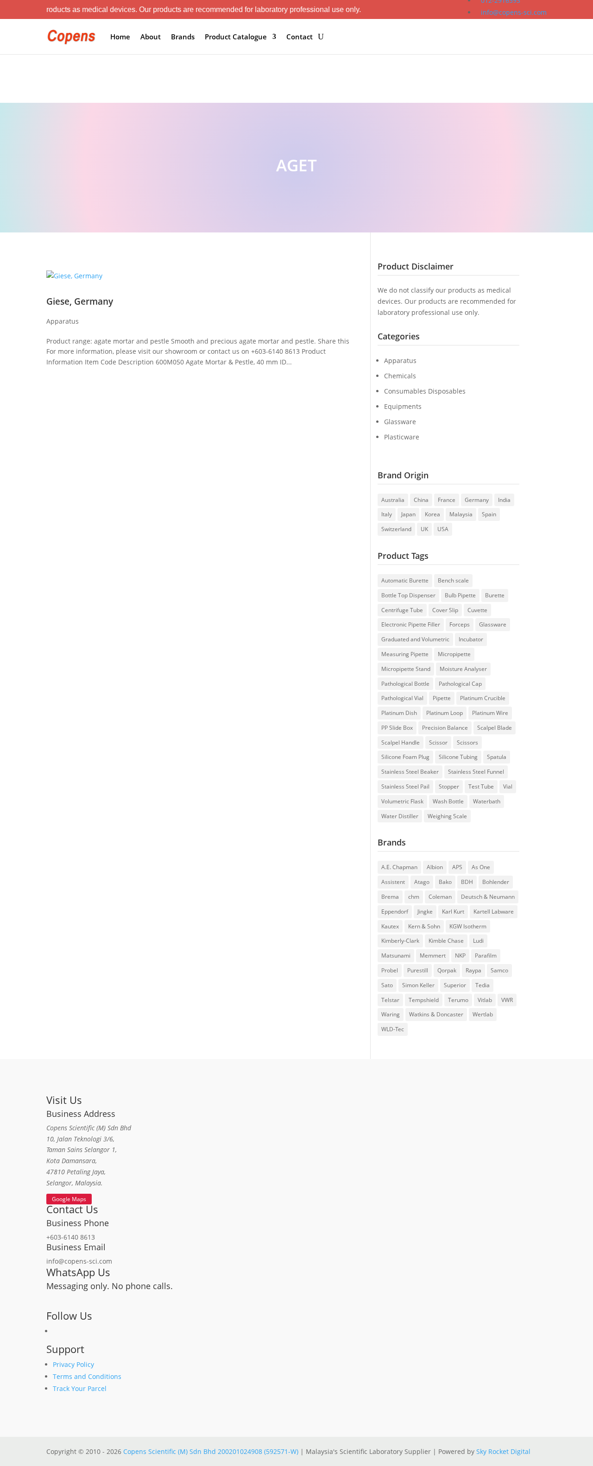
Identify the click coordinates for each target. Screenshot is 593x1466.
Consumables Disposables (425, 391)
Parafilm (486, 955)
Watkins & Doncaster (436, 1014)
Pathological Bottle (405, 684)
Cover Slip (445, 610)
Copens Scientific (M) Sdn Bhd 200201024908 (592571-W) (210, 1451)
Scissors (467, 742)
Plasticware (401, 436)
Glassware (400, 421)
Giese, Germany (79, 301)
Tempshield (424, 1000)
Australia (392, 500)
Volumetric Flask (402, 801)
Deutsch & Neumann (488, 897)
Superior (455, 985)
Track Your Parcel (80, 1388)
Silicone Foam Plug (405, 757)
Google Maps (69, 1199)
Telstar (390, 1000)
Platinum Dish (399, 713)
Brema (390, 897)
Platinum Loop (444, 713)
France (446, 500)
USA (442, 529)
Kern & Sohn (424, 926)
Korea (432, 514)
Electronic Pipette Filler (410, 624)
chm (413, 897)
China (421, 500)
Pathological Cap (460, 684)
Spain (489, 514)
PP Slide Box (397, 728)
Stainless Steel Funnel (476, 772)
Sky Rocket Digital (503, 1451)
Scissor (438, 742)
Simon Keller (418, 985)
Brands (183, 36)
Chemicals (400, 375)
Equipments (403, 406)
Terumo (458, 1000)
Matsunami (395, 955)
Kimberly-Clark (400, 941)
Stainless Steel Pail (405, 786)
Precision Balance (445, 728)
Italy (386, 514)
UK (424, 529)
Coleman (440, 897)
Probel (389, 970)
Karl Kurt (453, 911)
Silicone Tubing (458, 757)
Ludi (478, 941)
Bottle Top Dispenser (408, 595)
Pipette (442, 698)
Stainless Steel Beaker (410, 772)
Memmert (433, 955)
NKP (460, 955)
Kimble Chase (446, 941)
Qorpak (446, 970)
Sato (387, 985)
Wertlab (483, 1014)
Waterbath (486, 801)
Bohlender (495, 882)
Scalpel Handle (400, 742)
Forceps (459, 624)
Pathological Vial (402, 698)
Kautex (390, 926)
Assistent (393, 882)
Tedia (482, 985)
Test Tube (481, 786)
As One (481, 867)
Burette (495, 595)
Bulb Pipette (460, 595)
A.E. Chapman (399, 867)
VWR (507, 1000)
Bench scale (453, 580)
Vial (507, 786)
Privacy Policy (73, 1364)
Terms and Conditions (87, 1376)
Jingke (425, 911)
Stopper (449, 786)
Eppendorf (394, 911)
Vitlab (485, 1000)
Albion (435, 867)
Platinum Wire (490, 713)
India (504, 500)
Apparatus (62, 321)
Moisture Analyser (463, 669)
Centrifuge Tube (402, 610)
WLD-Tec (392, 1029)
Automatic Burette (405, 580)
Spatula (496, 757)
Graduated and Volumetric (415, 639)
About (150, 36)
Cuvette (477, 610)
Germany (477, 500)
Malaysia (461, 514)
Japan (408, 514)
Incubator (471, 639)
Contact (299, 36)
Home (120, 36)
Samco (499, 970)
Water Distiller (399, 816)
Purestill (417, 970)
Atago (421, 882)
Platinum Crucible (482, 698)
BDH (467, 882)
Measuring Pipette (405, 654)
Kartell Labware (493, 911)
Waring (390, 1014)
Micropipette (454, 654)
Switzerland (396, 529)
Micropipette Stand (405, 669)
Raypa (473, 970)
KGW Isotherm (467, 926)
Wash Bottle (448, 801)
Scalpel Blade (494, 728)
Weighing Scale (447, 816)
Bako (445, 882)
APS (457, 867)
